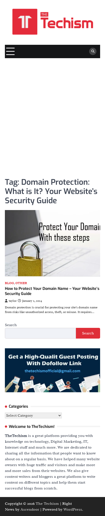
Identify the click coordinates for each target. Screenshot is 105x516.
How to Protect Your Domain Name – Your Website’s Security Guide (52, 291)
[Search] (92, 51)
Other (21, 283)
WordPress (72, 509)
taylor (13, 301)
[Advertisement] (52, 113)
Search (11, 324)
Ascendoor (30, 509)
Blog (9, 283)
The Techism (47, 503)
